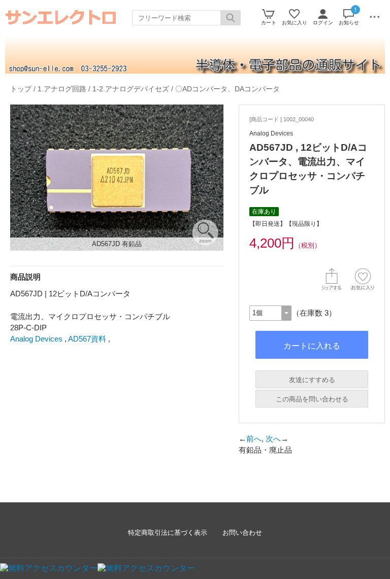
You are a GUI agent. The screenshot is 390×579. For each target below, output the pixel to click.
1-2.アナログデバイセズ (130, 89)
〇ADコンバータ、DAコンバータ (227, 89)
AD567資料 (87, 338)
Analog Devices (36, 338)
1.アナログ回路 (62, 89)
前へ (254, 438)
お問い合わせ (242, 532)
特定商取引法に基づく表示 (167, 532)
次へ (273, 438)
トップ (20, 89)
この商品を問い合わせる (312, 399)
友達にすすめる (312, 380)
